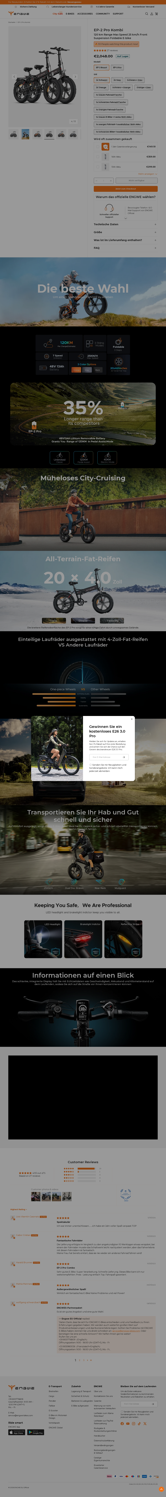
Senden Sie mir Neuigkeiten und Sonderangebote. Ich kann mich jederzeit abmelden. (107, 768)
